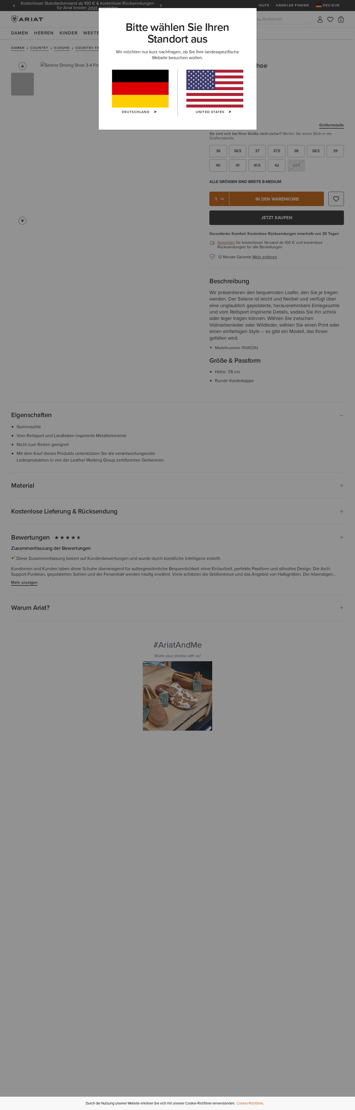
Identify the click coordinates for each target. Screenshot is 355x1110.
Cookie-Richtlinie (250, 1103)
